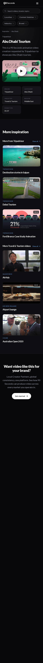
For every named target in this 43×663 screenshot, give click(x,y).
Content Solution (26, 17)
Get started (20, 396)
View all (35, 141)
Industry (8, 23)
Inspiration (5, 31)
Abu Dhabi (14, 31)
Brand (21, 23)
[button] (21, 71)
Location (8, 17)
